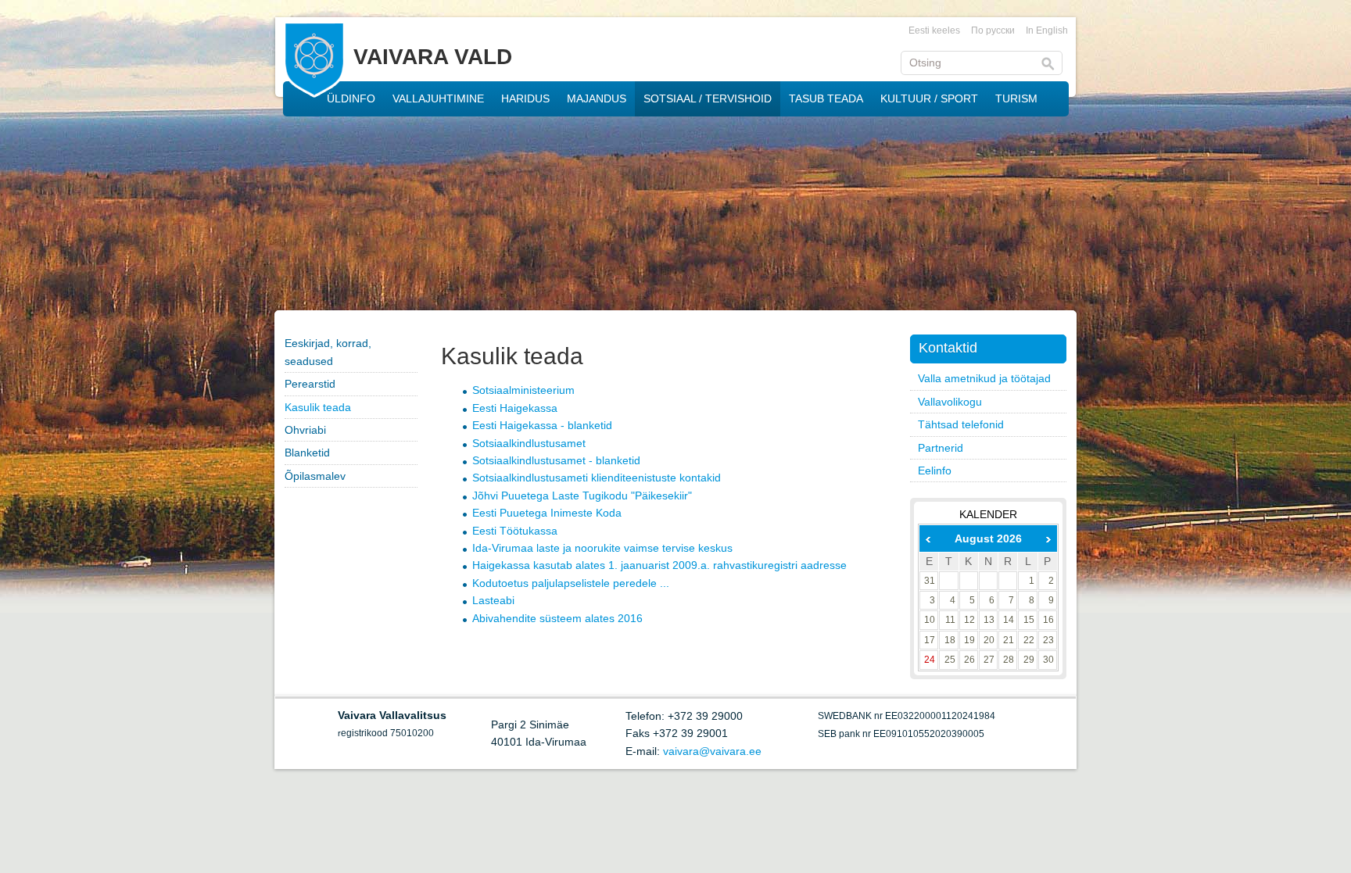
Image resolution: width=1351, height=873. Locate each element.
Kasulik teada (318, 407)
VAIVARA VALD (432, 57)
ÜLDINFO (351, 98)
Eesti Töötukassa (514, 530)
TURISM (1016, 98)
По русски (993, 30)
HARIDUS (525, 98)
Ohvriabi (305, 430)
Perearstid (310, 383)
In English (1047, 30)
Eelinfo (934, 470)
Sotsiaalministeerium (523, 390)
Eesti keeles (934, 30)
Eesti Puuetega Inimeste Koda (547, 512)
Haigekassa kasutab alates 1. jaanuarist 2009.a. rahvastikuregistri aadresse (659, 565)
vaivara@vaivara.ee (712, 751)
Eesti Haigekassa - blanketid (542, 425)
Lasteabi (493, 600)
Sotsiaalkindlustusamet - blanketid (556, 460)
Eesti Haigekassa (514, 408)
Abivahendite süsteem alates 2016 (557, 618)
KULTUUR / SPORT (929, 98)
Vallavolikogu (950, 401)
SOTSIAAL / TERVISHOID (707, 98)
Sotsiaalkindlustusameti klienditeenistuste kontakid (596, 477)
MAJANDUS (596, 98)
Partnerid (940, 448)
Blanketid (307, 452)
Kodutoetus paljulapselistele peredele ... (570, 583)
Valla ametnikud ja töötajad (984, 378)
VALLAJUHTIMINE (438, 98)
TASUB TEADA (826, 98)
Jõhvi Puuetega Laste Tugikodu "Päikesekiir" (582, 495)
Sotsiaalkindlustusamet (529, 443)
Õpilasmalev (315, 476)
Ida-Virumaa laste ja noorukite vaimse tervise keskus (602, 548)
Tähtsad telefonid (961, 424)
